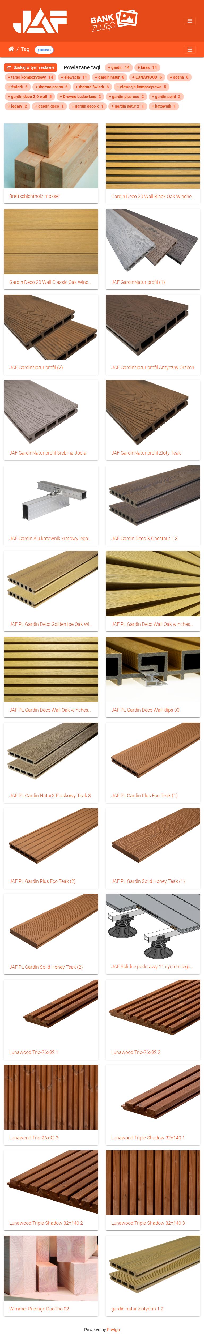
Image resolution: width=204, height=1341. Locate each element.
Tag (25, 49)
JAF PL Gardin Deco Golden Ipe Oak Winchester (51, 624)
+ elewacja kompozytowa (141, 86)
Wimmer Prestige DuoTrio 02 (39, 1309)
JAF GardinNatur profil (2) (36, 367)
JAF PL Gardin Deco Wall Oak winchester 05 (51, 710)
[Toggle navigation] (190, 21)
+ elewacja (74, 77)
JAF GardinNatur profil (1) (138, 282)
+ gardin (119, 67)
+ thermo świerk (92, 86)
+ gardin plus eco (126, 96)
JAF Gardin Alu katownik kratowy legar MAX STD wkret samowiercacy (51, 538)
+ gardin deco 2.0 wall (30, 96)
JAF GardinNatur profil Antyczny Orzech (152, 367)
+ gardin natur (109, 77)
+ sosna (179, 77)
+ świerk (18, 86)
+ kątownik (164, 106)
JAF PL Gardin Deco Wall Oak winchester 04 (153, 624)
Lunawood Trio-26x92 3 (33, 1138)
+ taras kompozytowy (30, 77)
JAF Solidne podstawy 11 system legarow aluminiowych (153, 966)
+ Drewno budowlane (80, 96)
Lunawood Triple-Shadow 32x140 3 (148, 1223)
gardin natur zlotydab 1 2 (137, 1309)
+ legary (17, 106)
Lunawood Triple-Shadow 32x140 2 (46, 1223)
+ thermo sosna (52, 86)
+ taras (147, 67)
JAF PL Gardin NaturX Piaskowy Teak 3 (50, 795)
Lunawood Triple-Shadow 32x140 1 (148, 1138)
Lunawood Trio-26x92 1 (33, 1052)
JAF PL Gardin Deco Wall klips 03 (145, 710)
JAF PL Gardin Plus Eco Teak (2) (42, 881)
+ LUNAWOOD (147, 77)
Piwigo (113, 1329)
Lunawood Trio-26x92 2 (135, 1052)
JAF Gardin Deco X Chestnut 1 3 (144, 538)
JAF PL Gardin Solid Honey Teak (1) (148, 881)
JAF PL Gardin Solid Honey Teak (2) (46, 967)
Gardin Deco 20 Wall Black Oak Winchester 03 (153, 196)
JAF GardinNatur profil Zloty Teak (146, 453)
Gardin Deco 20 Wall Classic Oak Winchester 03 (51, 282)
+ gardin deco (49, 106)
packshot (44, 50)
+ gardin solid (166, 96)
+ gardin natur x (128, 106)
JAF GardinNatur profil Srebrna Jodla (47, 453)
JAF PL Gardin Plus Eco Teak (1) (144, 795)
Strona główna (11, 49)
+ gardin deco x (88, 106)
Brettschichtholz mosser (34, 196)
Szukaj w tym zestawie (33, 67)
